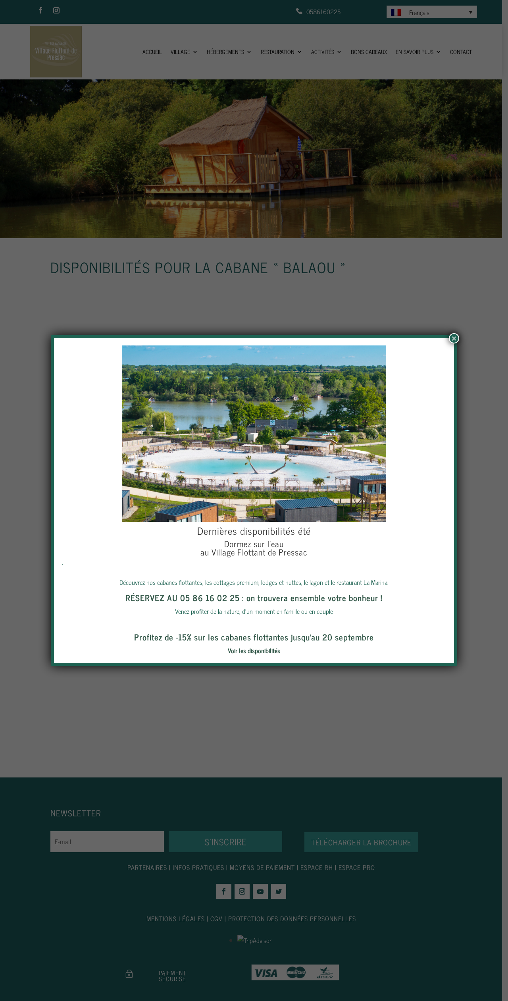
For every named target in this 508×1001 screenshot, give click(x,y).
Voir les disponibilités (254, 650)
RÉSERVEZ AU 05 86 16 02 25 (182, 597)
